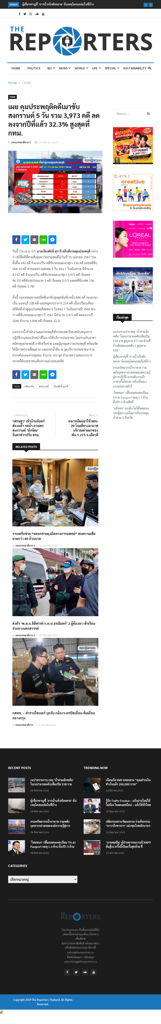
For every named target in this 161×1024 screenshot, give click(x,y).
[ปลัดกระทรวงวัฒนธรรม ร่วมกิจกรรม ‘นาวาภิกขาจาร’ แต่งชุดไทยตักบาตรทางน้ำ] (93, 827)
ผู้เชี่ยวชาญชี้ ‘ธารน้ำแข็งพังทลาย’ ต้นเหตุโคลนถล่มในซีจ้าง (57, 4)
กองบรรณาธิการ (24, 724)
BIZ (49, 68)
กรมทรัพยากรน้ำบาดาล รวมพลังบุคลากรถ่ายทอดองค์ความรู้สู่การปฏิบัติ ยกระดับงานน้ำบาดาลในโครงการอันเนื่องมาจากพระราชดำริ (132, 377)
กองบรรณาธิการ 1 (21, 142)
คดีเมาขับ (29, 386)
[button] (146, 5)
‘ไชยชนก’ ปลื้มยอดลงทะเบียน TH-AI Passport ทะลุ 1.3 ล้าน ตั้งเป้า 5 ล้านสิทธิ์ (130, 397)
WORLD (80, 68)
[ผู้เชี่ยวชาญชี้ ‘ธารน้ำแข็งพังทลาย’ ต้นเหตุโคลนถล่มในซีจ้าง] (17, 806)
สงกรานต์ (44, 386)
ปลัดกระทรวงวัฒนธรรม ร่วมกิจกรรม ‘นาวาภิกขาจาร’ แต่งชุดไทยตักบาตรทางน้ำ (128, 826)
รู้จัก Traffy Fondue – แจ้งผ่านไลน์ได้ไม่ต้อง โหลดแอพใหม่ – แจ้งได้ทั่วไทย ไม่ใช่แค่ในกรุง (128, 805)
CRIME (27, 82)
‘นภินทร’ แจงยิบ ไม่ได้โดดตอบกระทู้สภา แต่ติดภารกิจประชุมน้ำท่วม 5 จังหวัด (131, 412)
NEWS (63, 68)
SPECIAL (110, 68)
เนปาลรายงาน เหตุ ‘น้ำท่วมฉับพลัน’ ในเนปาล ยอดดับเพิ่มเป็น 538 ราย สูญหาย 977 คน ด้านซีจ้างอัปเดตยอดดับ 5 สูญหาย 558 (132, 341)
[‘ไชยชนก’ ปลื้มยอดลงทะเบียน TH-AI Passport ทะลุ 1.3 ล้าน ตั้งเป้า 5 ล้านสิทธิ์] (17, 848)
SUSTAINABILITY (134, 68)
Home (16, 68)
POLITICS (33, 68)
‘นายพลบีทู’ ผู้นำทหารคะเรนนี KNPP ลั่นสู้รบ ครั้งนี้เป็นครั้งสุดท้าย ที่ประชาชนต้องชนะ (128, 846)
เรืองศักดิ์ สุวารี (60, 386)
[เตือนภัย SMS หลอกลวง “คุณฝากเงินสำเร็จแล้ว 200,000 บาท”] (93, 786)
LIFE (95, 68)
